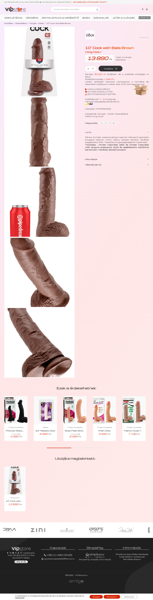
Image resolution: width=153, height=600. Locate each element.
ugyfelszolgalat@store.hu (59, 558)
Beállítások (129, 597)
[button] (42, 440)
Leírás (88, 132)
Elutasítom (112, 597)
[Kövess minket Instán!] (10, 553)
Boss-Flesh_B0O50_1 (77, 430)
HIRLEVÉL (21, 562)
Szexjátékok (21, 23)
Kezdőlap (8, 23)
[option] (18, 530)
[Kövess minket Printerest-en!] (13, 553)
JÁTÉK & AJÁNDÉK (124, 18)
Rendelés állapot (132, 559)
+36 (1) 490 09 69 (59, 555)
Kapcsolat (58, 547)
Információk (91, 159)
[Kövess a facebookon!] (8, 553)
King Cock (98, 116)
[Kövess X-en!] (16, 553)
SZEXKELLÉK (101, 18)
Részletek (20, 598)
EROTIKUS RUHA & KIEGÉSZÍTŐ (60, 18)
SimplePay (95, 547)
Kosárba (108, 68)
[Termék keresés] (97, 9)
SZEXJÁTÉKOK (13, 18)
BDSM (86, 18)
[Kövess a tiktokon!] (18, 553)
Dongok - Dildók (36, 23)
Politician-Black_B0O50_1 (20, 430)
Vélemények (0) (93, 164)
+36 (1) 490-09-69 (31, 2)
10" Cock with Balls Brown (20, 501)
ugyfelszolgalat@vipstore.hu (57, 2)
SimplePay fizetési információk (95, 559)
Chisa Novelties (15, 427)
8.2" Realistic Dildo (45, 430)
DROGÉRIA (32, 18)
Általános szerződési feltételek (132, 554)
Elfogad (96, 597)
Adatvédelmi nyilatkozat (132, 556)
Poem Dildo (104, 430)
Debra (45, 427)
